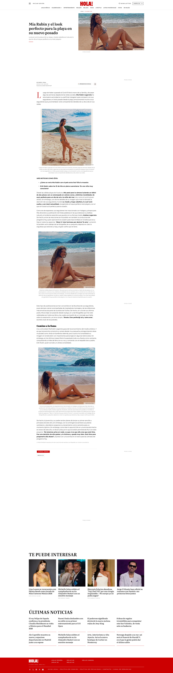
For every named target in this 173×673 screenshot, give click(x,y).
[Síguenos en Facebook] (30, 669)
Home (82, 11)
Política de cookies (69, 669)
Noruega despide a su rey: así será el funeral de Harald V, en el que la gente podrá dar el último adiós (129, 638)
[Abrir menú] (30, 3)
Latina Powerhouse (109, 7)
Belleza (85, 7)
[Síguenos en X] (33, 669)
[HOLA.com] (86, 4)
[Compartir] (95, 84)
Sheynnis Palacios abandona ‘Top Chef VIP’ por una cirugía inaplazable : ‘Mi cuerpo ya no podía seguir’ (101, 592)
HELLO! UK (70, 660)
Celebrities (88, 11)
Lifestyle (98, 7)
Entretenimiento (69, 7)
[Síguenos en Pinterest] (40, 669)
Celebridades (56, 7)
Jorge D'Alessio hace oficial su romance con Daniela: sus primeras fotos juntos (130, 591)
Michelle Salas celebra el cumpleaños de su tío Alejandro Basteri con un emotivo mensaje (69, 592)
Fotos (120, 7)
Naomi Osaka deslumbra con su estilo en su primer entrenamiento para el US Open (70, 622)
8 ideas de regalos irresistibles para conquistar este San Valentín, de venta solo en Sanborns (129, 622)
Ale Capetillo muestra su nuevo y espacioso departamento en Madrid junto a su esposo (40, 638)
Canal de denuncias (122, 669)
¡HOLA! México (45, 7)
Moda (92, 7)
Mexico (41, 455)
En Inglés (127, 7)
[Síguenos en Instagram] (36, 669)
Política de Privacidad (90, 669)
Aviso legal (53, 669)
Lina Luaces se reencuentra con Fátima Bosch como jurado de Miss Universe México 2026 (42, 591)
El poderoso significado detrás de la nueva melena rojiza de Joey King (98, 621)
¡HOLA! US (55, 662)
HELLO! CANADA (88, 660)
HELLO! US (70, 662)
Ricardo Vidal (41, 82)
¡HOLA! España (57, 660)
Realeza (79, 7)
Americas (137, 3)
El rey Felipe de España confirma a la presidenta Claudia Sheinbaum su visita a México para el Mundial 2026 (41, 623)
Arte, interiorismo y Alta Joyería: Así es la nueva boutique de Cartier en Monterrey (98, 638)
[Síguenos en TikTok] (43, 669)
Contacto (107, 669)
